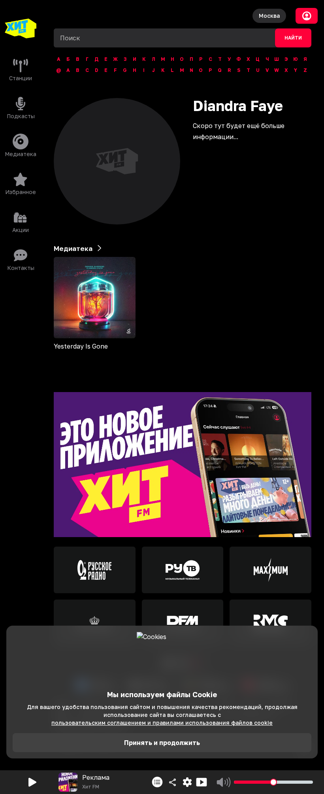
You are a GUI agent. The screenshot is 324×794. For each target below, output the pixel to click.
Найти (293, 38)
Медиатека (73, 248)
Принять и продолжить (162, 743)
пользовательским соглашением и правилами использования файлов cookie (162, 722)
